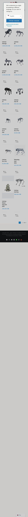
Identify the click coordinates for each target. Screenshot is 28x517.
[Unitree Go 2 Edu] (8, 120)
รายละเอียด (5, 52)
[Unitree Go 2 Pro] (20, 120)
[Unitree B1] (20, 33)
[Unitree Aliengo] (8, 33)
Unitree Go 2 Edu (4, 130)
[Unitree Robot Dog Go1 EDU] (8, 187)
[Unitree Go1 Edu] (20, 181)
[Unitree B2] (20, 62)
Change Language (14, 20)
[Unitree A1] (8, 91)
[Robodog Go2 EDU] (20, 151)
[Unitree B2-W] (8, 62)
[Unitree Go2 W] (20, 91)
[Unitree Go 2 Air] (8, 151)
